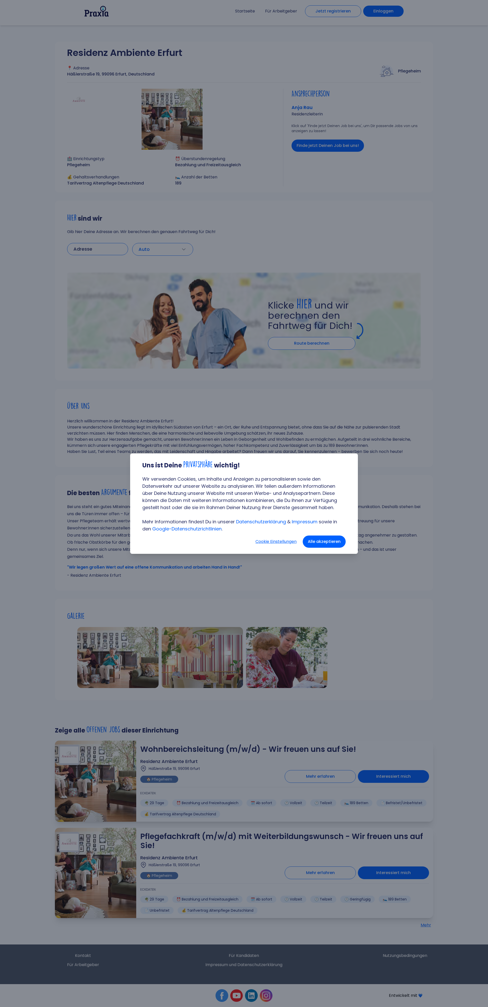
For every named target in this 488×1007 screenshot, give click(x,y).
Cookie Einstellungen (276, 541)
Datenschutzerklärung (261, 521)
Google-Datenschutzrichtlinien (187, 529)
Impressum (304, 521)
